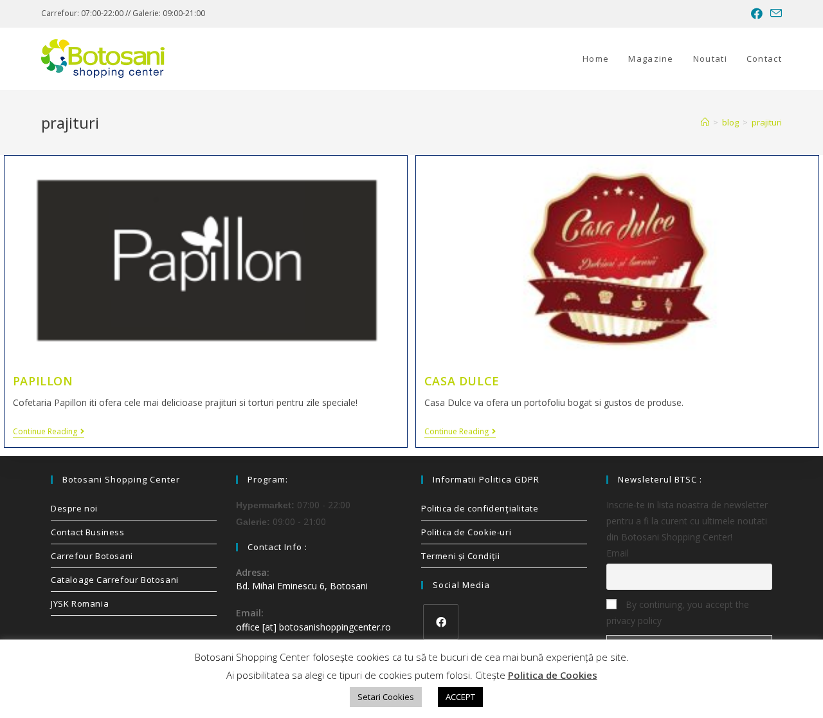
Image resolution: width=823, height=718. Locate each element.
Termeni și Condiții (460, 556)
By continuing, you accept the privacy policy (677, 612)
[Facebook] (440, 622)
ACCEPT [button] (460, 697)
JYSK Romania (80, 603)
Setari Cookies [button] (385, 697)
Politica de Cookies (552, 674)
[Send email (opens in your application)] (774, 13)
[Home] (705, 122)
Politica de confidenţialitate (479, 508)
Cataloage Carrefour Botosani (115, 579)
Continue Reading (48, 432)
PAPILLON (43, 381)
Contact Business (88, 532)
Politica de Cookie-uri (466, 532)
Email (617, 553)
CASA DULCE (462, 381)
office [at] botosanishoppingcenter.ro (313, 627)
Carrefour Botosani (92, 556)
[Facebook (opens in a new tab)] (756, 13)
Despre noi (74, 508)
